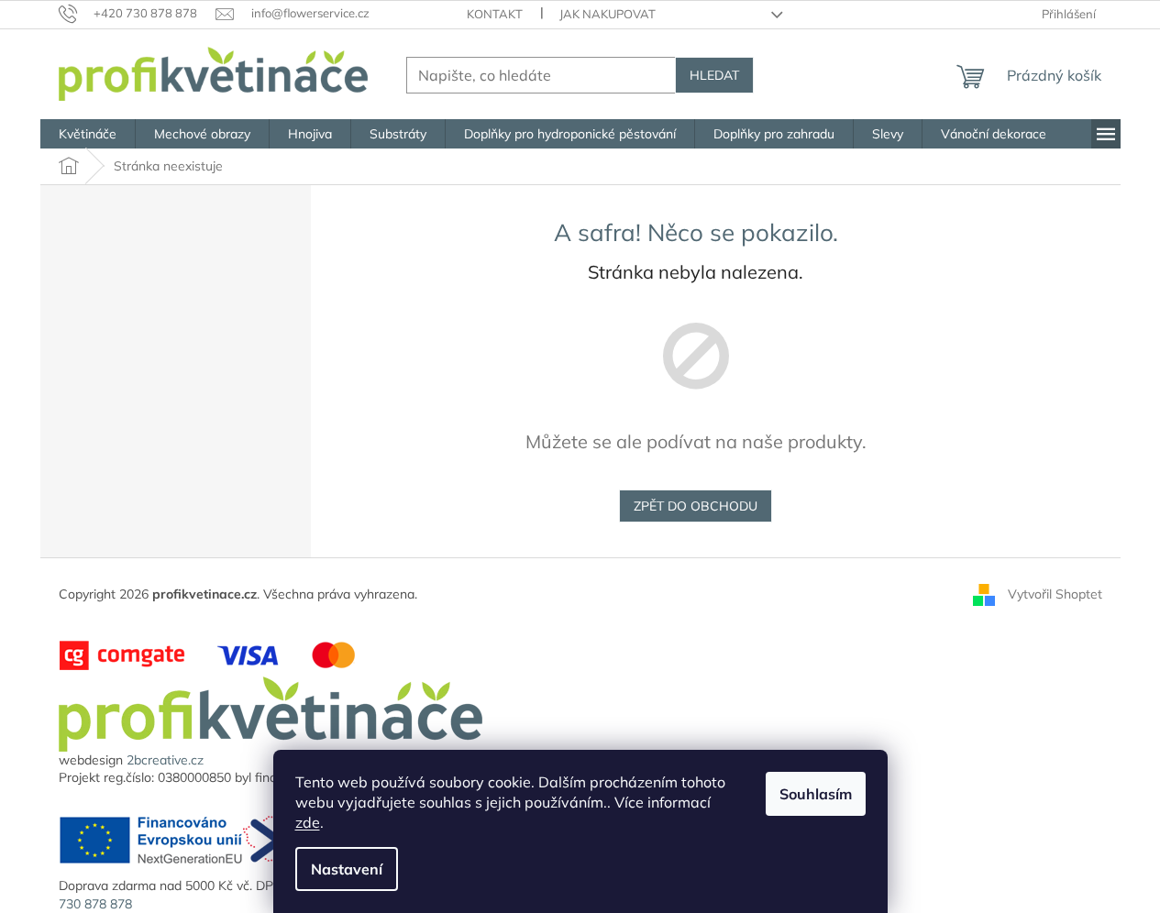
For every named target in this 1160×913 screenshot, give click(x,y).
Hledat (714, 75)
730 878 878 (95, 904)
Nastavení (346, 869)
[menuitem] (87, 133)
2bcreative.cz (165, 760)
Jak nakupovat (607, 13)
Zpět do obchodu (695, 506)
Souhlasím (815, 794)
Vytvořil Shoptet (1055, 594)
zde (307, 822)
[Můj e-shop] (270, 712)
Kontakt (495, 13)
